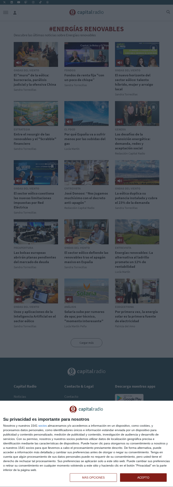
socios (42, 425)
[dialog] (86, 444)
